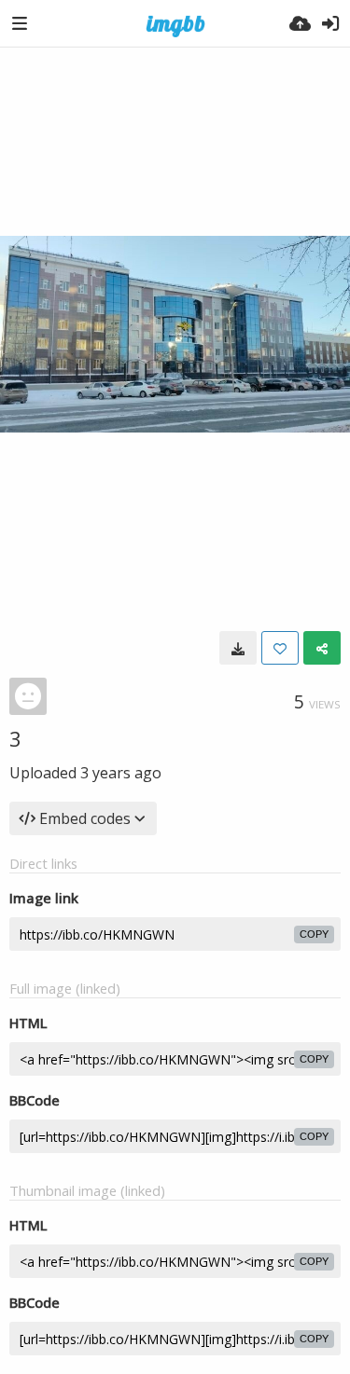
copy (314, 934)
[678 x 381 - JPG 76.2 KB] (238, 648)
